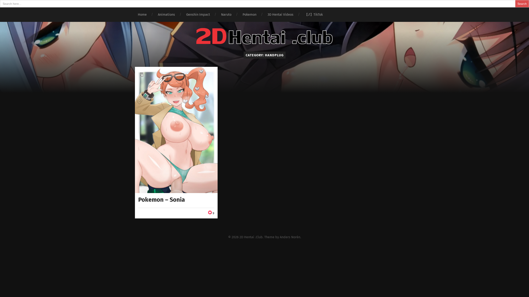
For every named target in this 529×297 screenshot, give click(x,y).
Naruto (226, 14)
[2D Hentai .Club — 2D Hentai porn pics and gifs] (264, 36)
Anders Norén (290, 237)
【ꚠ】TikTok (314, 14)
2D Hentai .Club (251, 237)
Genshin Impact (198, 14)
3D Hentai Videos (280, 14)
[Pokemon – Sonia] (176, 130)
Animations (166, 14)
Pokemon (249, 14)
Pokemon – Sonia (161, 199)
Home (142, 14)
